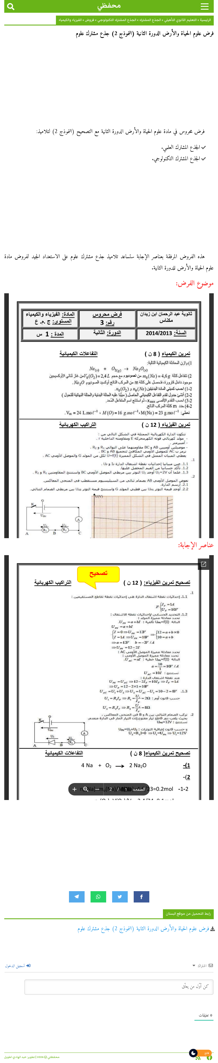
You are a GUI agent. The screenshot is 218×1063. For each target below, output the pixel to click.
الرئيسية (205, 20)
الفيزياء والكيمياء (70, 20)
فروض (89, 20)
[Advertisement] (109, 84)
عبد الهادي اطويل (15, 1057)
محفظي (109, 5)
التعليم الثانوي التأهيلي (180, 20)
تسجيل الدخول (15, 966)
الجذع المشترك (150, 20)
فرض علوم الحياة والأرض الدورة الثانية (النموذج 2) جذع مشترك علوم (143, 929)
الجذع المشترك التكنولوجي (116, 20)
